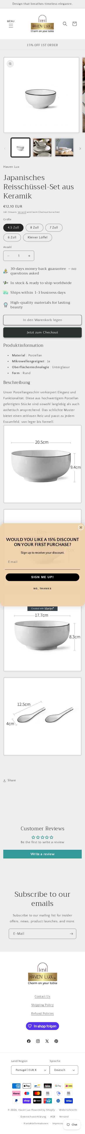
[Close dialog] (81, 527)
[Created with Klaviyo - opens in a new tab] (42, 608)
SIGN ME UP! (42, 577)
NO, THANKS (42, 588)
